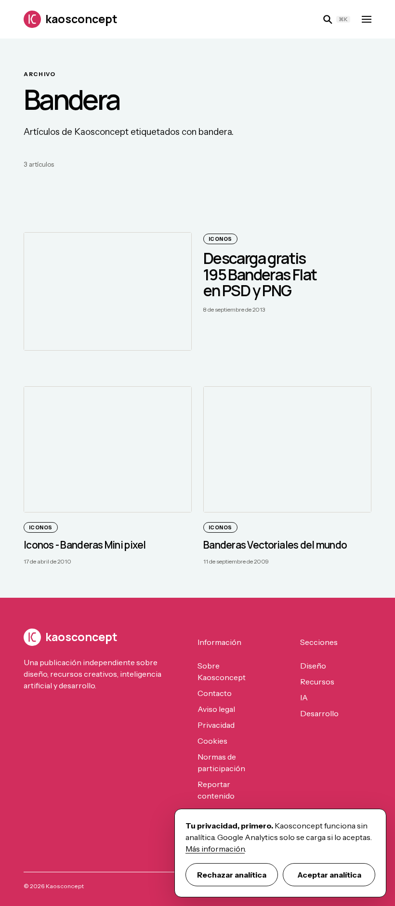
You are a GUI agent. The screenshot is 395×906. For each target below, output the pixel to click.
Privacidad (216, 725)
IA (304, 697)
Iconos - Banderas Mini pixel (85, 544)
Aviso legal (216, 709)
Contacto (215, 693)
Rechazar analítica (231, 875)
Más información (215, 848)
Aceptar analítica (329, 875)
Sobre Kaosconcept (222, 671)
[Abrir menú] (366, 19)
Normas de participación (221, 762)
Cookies (212, 741)
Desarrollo (319, 713)
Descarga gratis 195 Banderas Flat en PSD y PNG (260, 274)
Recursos (317, 681)
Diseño (313, 665)
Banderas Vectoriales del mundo (275, 544)
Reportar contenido (216, 790)
